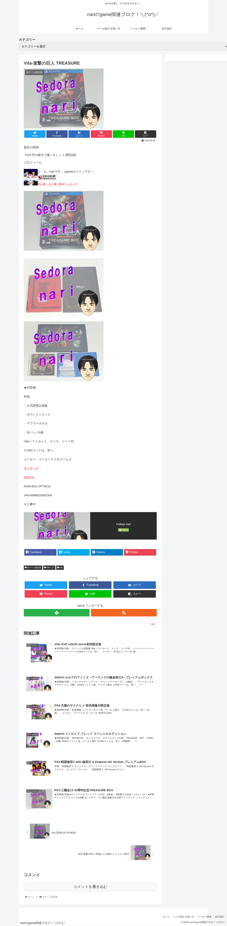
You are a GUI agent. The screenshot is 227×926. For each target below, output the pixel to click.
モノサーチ (31, 468)
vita (61, 567)
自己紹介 (219, 916)
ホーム (166, 916)
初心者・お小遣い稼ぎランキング (58, 183)
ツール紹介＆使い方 (183, 916)
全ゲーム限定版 (34, 567)
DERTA (30, 477)
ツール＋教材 (205, 916)
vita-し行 (50, 567)
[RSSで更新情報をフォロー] (124, 612)
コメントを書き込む (90, 887)
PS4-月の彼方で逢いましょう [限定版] (50, 155)
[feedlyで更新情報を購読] (57, 612)
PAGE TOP (222, 894)
